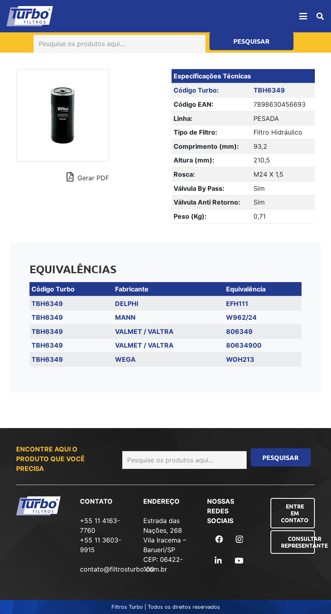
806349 (239, 331)
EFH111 (237, 304)
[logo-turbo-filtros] (29, 16)
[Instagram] (239, 539)
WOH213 (240, 359)
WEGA (125, 359)
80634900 (244, 345)
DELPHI (126, 304)
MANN (125, 317)
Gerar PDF (92, 178)
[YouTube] (239, 560)
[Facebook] (219, 539)
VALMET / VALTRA (144, 331)
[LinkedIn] (218, 560)
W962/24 (241, 317)
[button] (303, 16)
